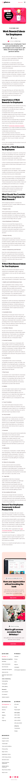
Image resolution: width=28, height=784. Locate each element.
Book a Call (20, 2)
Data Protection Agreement (5, 763)
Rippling (3, 715)
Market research (5, 697)
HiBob (3, 712)
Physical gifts (17, 709)
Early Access (4, 772)
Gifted (15, 779)
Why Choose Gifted (6, 769)
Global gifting (5, 681)
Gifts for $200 (17, 720)
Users (15, 661)
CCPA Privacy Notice (6, 757)
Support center (5, 740)
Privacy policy (5, 748)
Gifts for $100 (17, 717)
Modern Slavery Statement (5, 767)
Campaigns (16, 667)
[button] (24, 2)
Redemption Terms (6, 754)
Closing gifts (4, 683)
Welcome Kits (5, 672)
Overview (16, 656)
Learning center (5, 738)
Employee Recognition (7, 669)
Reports (16, 664)
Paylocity (4, 720)
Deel (3, 717)
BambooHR (4, 707)
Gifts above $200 (18, 723)
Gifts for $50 (17, 715)
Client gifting (4, 686)
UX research (4, 694)
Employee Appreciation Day (7, 675)
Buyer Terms (5, 751)
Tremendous (17, 728)
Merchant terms (5, 759)
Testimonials (4, 743)
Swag (15, 707)
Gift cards (16, 704)
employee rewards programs (16, 125)
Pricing (15, 659)
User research (5, 691)
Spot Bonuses (5, 666)
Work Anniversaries (6, 664)
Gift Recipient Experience (20, 669)
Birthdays (4, 661)
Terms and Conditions (7, 746)
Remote (4, 709)
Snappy (16, 730)
